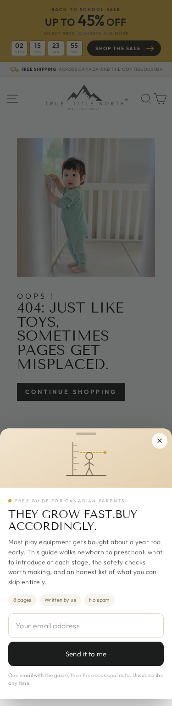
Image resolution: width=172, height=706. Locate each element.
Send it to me (86, 653)
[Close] (159, 441)
